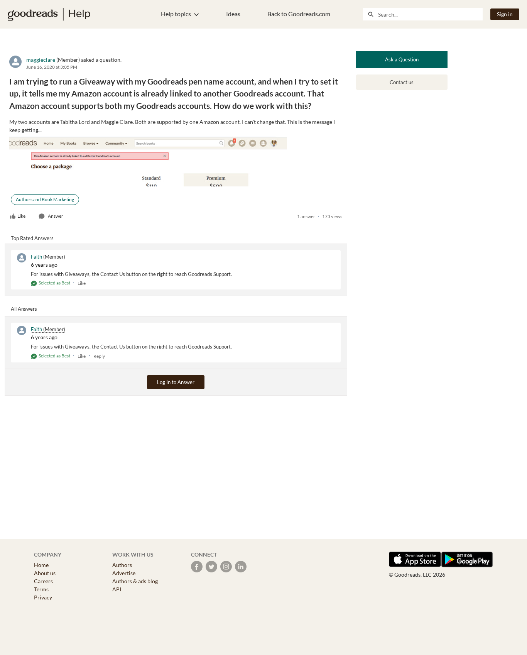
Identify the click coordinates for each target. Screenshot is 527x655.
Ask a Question (402, 59)
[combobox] (430, 14)
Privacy (43, 597)
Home (41, 565)
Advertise (123, 573)
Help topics (176, 13)
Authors (122, 565)
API (116, 589)
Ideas (233, 13)
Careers (43, 581)
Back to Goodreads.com (298, 13)
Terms (41, 589)
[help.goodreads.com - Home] (49, 14)
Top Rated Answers (32, 238)
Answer (55, 216)
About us (45, 573)
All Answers (24, 309)
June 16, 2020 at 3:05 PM (51, 67)
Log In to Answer (175, 382)
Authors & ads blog (135, 581)
